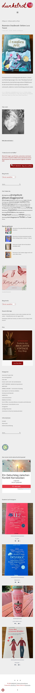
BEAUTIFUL (26, 202)
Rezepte (6, 95)
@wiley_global (15, 200)
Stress (17, 95)
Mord (15, 212)
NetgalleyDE (6, 214)
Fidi (11, 30)
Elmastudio (27, 685)
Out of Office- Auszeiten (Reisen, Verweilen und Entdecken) (16, 402)
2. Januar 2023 (5, 30)
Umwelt (20, 95)
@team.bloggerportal (12, 197)
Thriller (22, 217)
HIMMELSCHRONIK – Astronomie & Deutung (12, 388)
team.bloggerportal (13, 217)
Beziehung (5, 204)
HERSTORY (4, 386)
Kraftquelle (30, 93)
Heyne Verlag (23, 208)
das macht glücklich (7, 377)
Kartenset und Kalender (8, 393)
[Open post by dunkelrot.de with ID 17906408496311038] (17, 518)
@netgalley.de (6, 195)
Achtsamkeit (21, 200)
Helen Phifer (17, 208)
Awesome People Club (7, 375)
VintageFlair (5, 406)
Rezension (16, 215)
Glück (22, 206)
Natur (3, 95)
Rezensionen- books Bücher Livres (12, 92)
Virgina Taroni (24, 95)
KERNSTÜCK (5, 395)
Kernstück (24, 210)
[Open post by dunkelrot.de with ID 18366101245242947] (17, 601)
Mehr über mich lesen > (7, 140)
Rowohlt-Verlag (27, 215)
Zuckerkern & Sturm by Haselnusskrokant (12, 411)
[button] (3, 690)
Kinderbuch (29, 210)
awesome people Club (15, 202)
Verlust (3, 219)
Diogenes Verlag (27, 204)
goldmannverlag (9, 208)
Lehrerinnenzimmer (6, 397)
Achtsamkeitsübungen (13, 93)
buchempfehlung (21, 204)
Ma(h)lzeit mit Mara (6, 400)
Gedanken (12, 206)
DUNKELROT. (14, 683)
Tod (26, 217)
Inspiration (12, 210)
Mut (18, 212)
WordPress (13, 685)
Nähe (13, 215)
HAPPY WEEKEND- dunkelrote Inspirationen (12, 384)
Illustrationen (5, 210)
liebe (12, 212)
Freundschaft (5, 206)
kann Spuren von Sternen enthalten (10, 391)
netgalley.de (21, 212)
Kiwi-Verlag (4, 212)
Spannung (4, 217)
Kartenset (19, 210)
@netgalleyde (16, 195)
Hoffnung (29, 208)
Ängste (21, 93)
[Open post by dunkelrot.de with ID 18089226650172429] (17, 560)
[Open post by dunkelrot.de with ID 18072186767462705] (17, 642)
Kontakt (4, 421)
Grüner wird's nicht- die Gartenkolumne (11, 382)
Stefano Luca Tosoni (12, 95)
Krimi (9, 212)
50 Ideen (26, 92)
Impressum (4, 423)
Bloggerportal (13, 204)
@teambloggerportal (7, 200)
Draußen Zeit (25, 93)
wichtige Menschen (6, 409)
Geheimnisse (17, 206)
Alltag (18, 93)
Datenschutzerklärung (7, 425)
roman (21, 214)
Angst (7, 202)
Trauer (29, 217)
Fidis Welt (4, 379)
